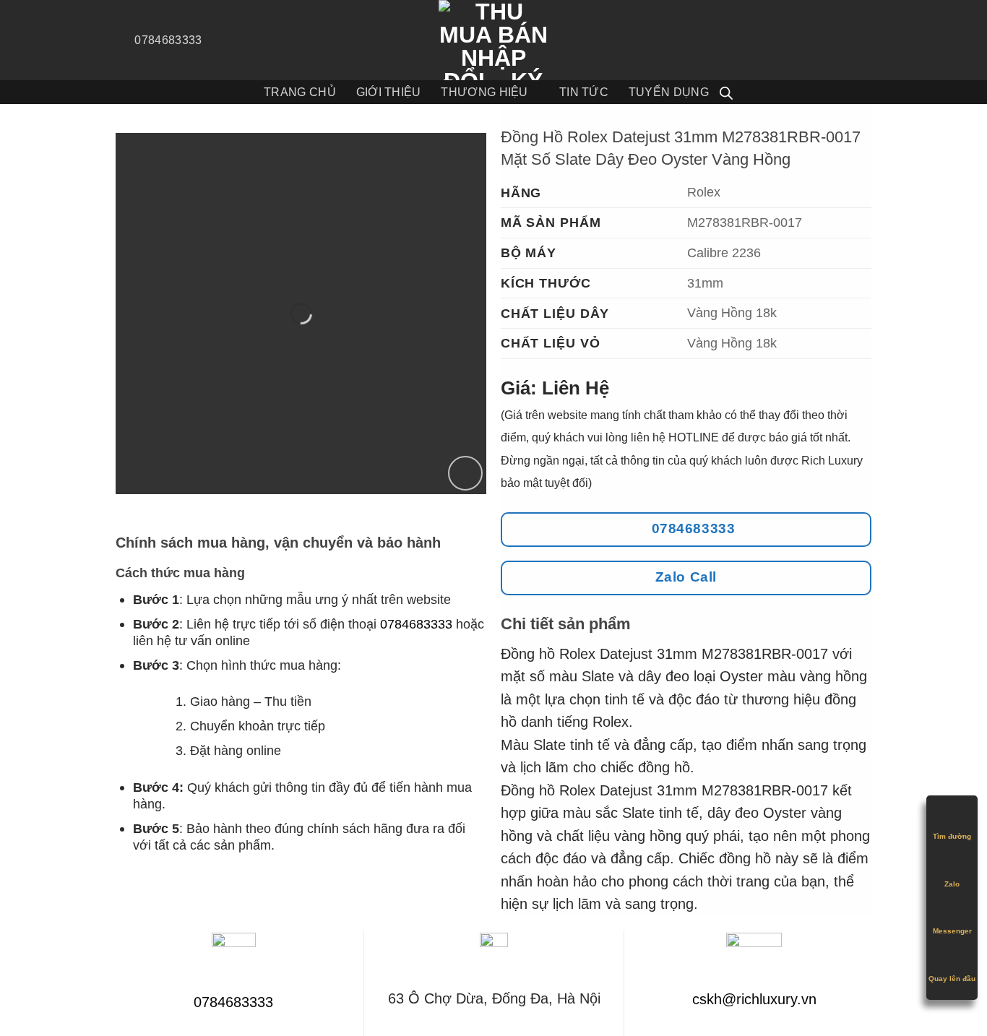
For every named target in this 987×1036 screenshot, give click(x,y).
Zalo (952, 884)
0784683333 (416, 623)
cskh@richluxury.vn (754, 999)
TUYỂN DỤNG (669, 92)
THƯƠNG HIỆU (484, 92)
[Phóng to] (465, 473)
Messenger (952, 931)
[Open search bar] (726, 92)
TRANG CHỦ (300, 92)
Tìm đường (952, 836)
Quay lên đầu (951, 979)
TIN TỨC (583, 92)
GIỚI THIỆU (388, 92)
